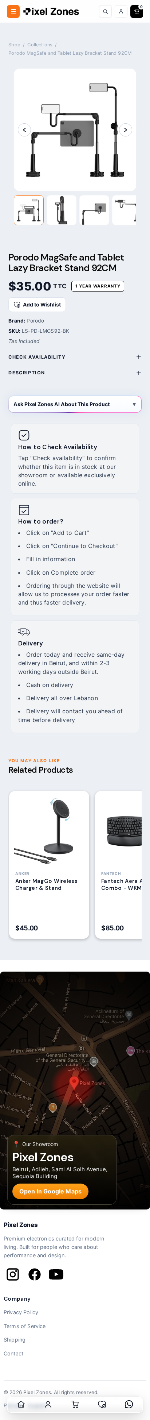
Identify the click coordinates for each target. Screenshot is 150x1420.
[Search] (105, 11)
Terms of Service (25, 1326)
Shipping (14, 1339)
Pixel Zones (21, 1224)
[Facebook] (34, 1274)
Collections (39, 44)
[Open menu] (13, 11)
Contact (13, 1353)
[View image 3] (94, 210)
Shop (14, 44)
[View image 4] (127, 210)
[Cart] (75, 1404)
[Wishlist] (101, 1404)
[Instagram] (13, 1274)
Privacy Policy (21, 1312)
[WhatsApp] (128, 1404)
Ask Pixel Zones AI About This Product (61, 404)
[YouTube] (56, 1274)
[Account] (121, 11)
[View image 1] (29, 210)
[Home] (21, 1404)
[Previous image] (24, 129)
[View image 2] (61, 210)
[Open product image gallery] (75, 130)
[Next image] (125, 129)
